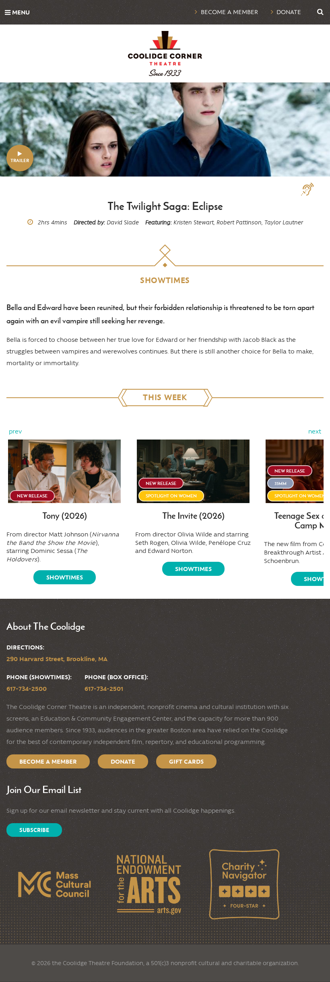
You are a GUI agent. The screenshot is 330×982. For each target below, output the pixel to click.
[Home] (165, 53)
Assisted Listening (310, 189)
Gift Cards (186, 761)
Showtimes (64, 577)
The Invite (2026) (193, 516)
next (314, 431)
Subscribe (34, 830)
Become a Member (229, 12)
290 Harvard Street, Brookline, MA (56, 659)
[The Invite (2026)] (193, 471)
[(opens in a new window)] (53, 884)
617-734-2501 (104, 688)
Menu (21, 12)
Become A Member (48, 761)
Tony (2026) (64, 516)
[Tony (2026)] (64, 471)
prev (15, 431)
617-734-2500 (26, 688)
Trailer (19, 160)
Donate (288, 12)
